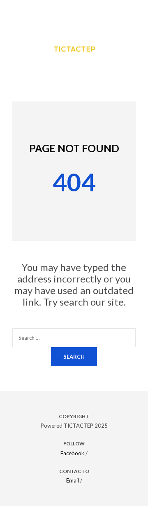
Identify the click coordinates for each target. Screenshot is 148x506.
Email (72, 480)
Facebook (72, 453)
